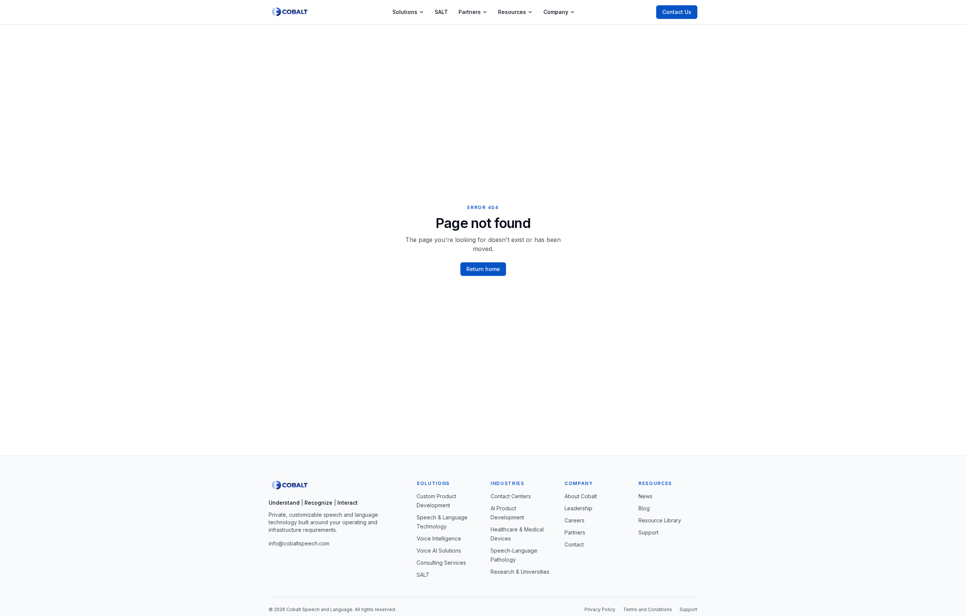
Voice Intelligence (439, 538)
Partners (469, 12)
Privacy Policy (600, 609)
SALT (441, 12)
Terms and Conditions (647, 609)
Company (555, 12)
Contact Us (676, 12)
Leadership (578, 508)
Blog (644, 508)
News (645, 496)
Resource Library (659, 520)
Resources (512, 12)
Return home (483, 269)
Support (648, 532)
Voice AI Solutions (439, 550)
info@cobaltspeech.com (299, 543)
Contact (574, 544)
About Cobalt (581, 496)
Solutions (404, 12)
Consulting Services (441, 562)
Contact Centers (511, 496)
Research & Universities (520, 571)
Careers (575, 520)
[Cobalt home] (290, 12)
